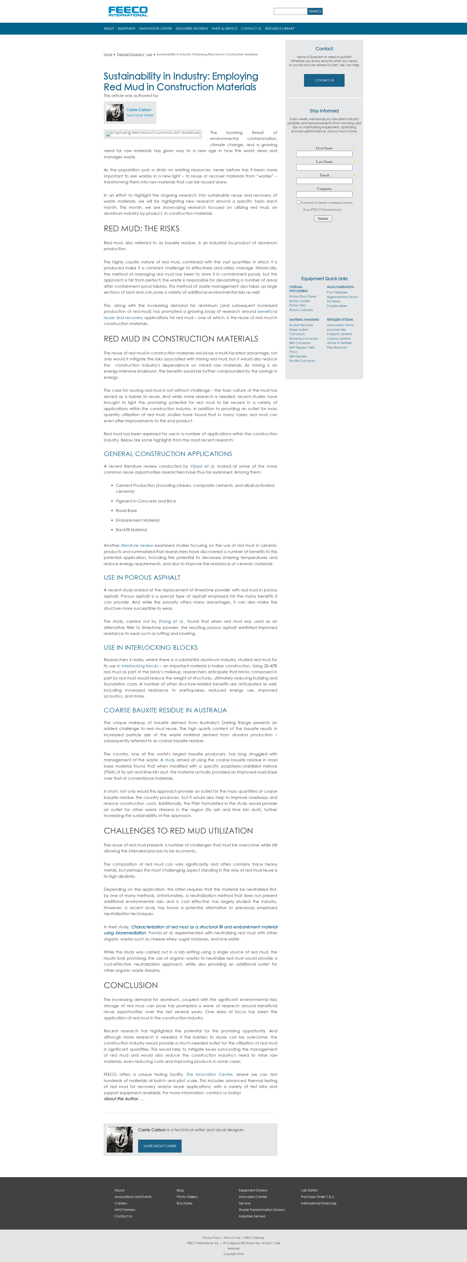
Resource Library (280, 28)
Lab (149, 54)
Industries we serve (192, 28)
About (109, 28)
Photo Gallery (187, 1197)
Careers (121, 1203)
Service (245, 1203)
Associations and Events (133, 1197)
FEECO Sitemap (254, 1237)
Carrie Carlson (138, 110)
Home (108, 54)
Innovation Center (155, 28)
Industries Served (252, 1216)
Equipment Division (253, 1190)
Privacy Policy (212, 1237)
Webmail (233, 1248)
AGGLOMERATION (340, 287)
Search (315, 11)
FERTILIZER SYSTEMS (340, 319)
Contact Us (251, 28)
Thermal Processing (130, 54)
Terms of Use (232, 1237)
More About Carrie (160, 1146)
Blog (180, 1190)
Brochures (184, 1203)
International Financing (318, 1203)
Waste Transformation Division (262, 1210)
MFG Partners (125, 1210)
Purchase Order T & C (318, 1197)
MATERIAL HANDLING (304, 319)
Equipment (126, 28)
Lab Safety (309, 1190)
